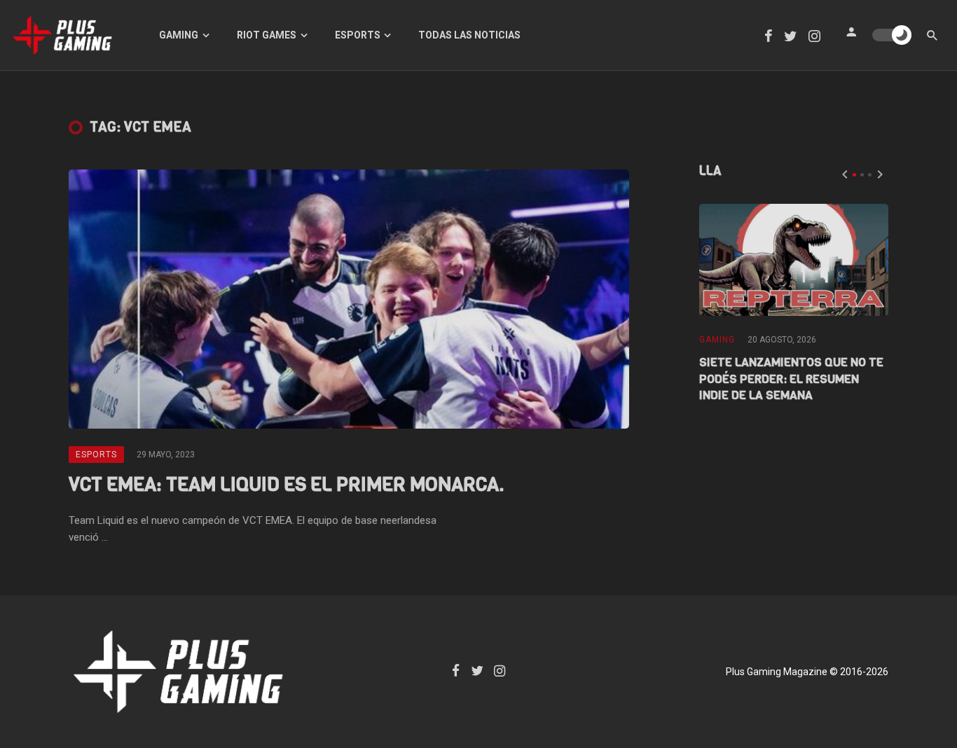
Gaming (178, 35)
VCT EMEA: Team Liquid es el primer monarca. (286, 484)
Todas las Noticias (469, 35)
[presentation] (844, 174)
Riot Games (266, 35)
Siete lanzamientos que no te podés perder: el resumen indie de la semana (791, 379)
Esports (357, 35)
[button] (854, 175)
